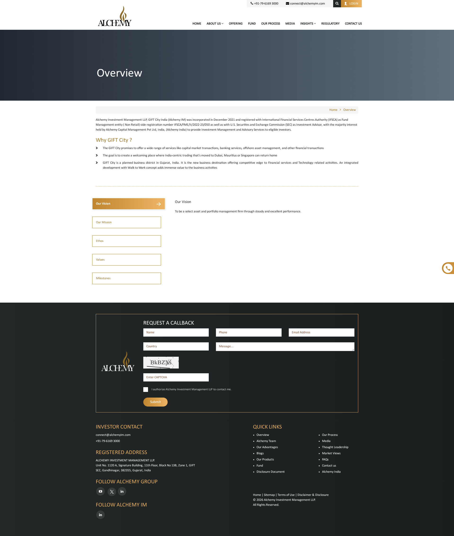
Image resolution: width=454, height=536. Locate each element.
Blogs (260, 453)
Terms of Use (286, 495)
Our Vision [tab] (103, 204)
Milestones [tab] (103, 278)
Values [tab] (100, 260)
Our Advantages (267, 447)
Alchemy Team (266, 441)
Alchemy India (331, 472)
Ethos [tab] (99, 241)
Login (353, 3)
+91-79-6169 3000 (108, 441)
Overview (349, 110)
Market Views (331, 453)
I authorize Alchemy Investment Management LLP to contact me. (191, 389)
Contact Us (353, 24)
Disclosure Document (271, 472)
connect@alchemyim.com (307, 3)
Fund (252, 24)
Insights (307, 24)
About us (214, 24)
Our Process (270, 24)
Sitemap (269, 495)
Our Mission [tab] (104, 222)
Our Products (265, 459)
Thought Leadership (335, 447)
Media (290, 24)
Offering (236, 24)
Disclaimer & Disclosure (313, 495)
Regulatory (330, 24)
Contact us (329, 465)
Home (196, 24)
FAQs (325, 459)
